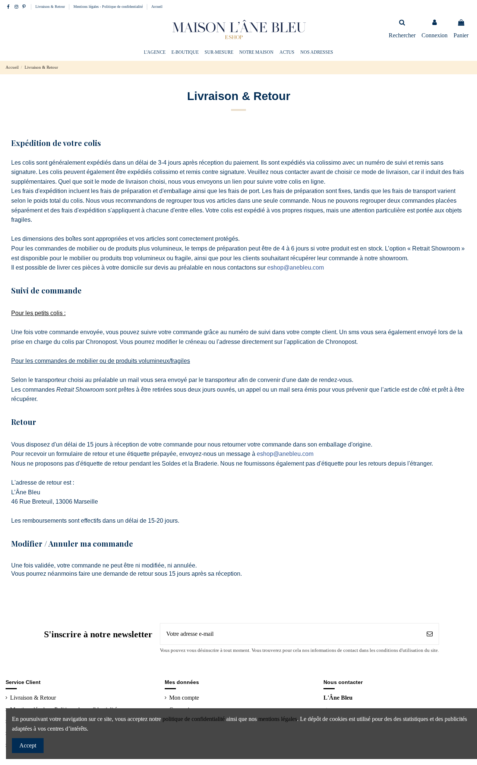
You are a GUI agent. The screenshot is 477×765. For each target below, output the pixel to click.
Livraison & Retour (50, 6)
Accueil (156, 6)
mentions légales (277, 719)
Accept (27, 745)
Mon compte (184, 697)
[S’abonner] (430, 633)
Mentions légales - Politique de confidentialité (108, 6)
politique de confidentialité (193, 719)
